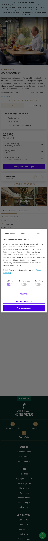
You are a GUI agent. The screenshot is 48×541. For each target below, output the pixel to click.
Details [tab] (24, 233)
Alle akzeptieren (24, 308)
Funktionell (9, 281)
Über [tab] (38, 233)
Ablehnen (24, 293)
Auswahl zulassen (24, 301)
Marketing (39, 281)
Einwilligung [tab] (10, 233)
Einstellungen (24, 281)
